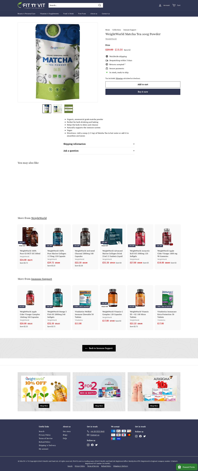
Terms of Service (45, 438)
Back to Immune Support (100, 348)
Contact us (106, 13)
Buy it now (143, 91)
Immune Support (129, 30)
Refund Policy (44, 442)
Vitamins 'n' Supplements (49, 13)
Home (107, 30)
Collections (116, 30)
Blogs (65, 435)
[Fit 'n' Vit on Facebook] (92, 444)
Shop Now (44, 406)
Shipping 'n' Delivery (47, 445)
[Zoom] (58, 62)
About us (93, 13)
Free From (82, 13)
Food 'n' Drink (68, 13)
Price (107, 45)
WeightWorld (111, 39)
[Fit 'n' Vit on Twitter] (96, 444)
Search (41, 431)
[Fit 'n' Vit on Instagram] (88, 444)
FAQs (65, 438)
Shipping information (74, 143)
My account (43, 449)
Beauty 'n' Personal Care (26, 13)
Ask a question (71, 150)
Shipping (119, 78)
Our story (67, 431)
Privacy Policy (45, 435)
